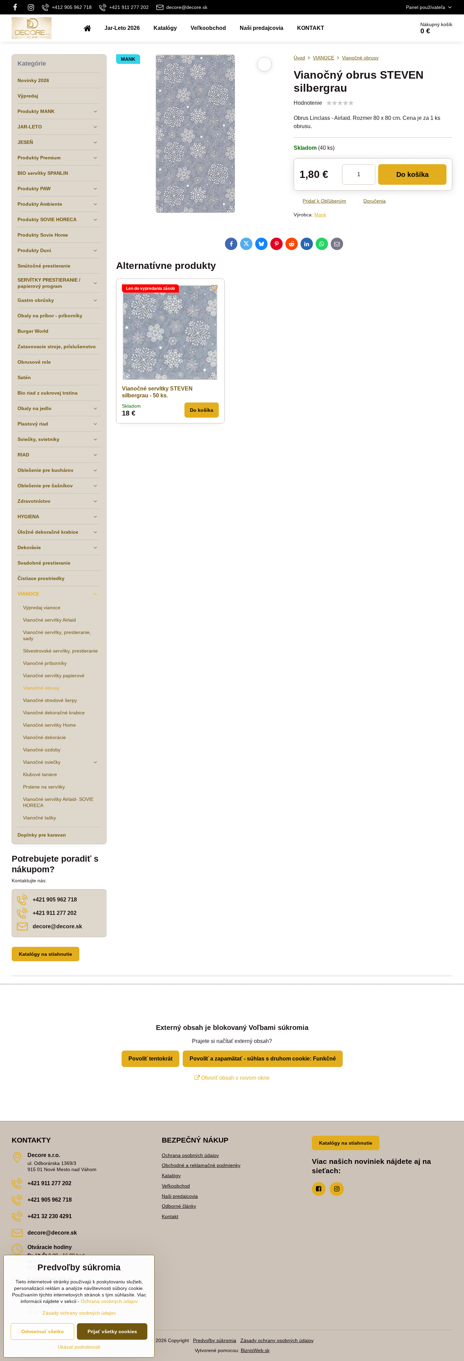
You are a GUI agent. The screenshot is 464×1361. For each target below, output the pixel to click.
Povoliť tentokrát (150, 1059)
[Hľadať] (390, 28)
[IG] (31, 7)
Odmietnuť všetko (42, 1331)
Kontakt (170, 1216)
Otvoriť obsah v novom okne (235, 1078)
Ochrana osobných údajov (190, 1155)
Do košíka (412, 174)
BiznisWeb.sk (255, 1350)
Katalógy (171, 1175)
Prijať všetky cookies (112, 1331)
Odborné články (179, 1206)
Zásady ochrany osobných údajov (277, 1340)
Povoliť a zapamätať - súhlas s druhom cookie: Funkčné (263, 1059)
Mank (320, 214)
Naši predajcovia (180, 1196)
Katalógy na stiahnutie (45, 954)
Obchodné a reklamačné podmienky (201, 1165)
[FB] (17, 7)
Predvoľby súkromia (214, 1340)
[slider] (340, 103)
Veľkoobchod (176, 1186)
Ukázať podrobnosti (79, 1347)
